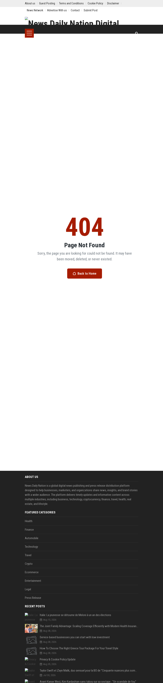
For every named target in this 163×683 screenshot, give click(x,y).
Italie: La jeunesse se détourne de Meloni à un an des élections (75, 615)
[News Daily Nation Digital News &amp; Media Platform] (81, 23)
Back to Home (87, 273)
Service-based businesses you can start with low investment (75, 637)
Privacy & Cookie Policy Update (58, 659)
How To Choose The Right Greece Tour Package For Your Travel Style (79, 648)
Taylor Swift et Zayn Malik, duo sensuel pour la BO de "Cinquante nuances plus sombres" (89, 670)
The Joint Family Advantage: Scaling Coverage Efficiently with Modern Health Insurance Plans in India (89, 626)
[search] (136, 33)
